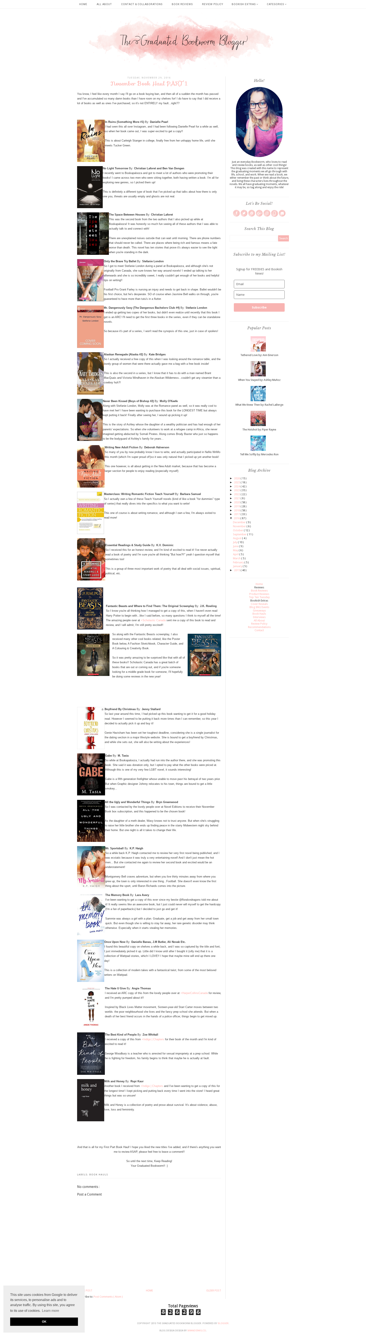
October (238, 530)
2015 (237, 570)
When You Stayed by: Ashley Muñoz (259, 379)
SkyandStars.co (196, 1330)
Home (83, 4)
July (235, 542)
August (237, 538)
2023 (237, 490)
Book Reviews (182, 4)
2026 (237, 478)
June (236, 546)
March (237, 558)
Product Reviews (259, 594)
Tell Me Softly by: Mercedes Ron (259, 454)
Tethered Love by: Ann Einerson (259, 355)
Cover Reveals (259, 604)
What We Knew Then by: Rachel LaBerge (259, 404)
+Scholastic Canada (153, 620)
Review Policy (212, 4)
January (238, 566)
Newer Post (84, 1290)
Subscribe (259, 307)
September (240, 534)
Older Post (213, 1290)
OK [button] (44, 1321)
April (236, 554)
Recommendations (259, 627)
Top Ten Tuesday (259, 597)
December (239, 522)
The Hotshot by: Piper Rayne (259, 429)
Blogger (223, 1323)
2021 (237, 498)
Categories (276, 4)
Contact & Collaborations (141, 4)
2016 (237, 518)
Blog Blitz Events (259, 607)
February (238, 562)
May (236, 550)
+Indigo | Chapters (153, 1039)
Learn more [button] (50, 1310)
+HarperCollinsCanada (194, 993)
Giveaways (259, 610)
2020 (237, 502)
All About (104, 4)
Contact (259, 630)
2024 (237, 486)
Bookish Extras (244, 4)
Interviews (259, 617)
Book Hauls (98, 1174)
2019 (237, 506)
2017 (237, 514)
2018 (237, 510)
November (240, 526)
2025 (237, 482)
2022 (237, 494)
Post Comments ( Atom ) (108, 1296)
